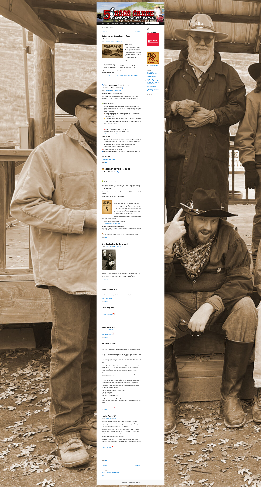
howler (112, 78)
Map (126, 23)
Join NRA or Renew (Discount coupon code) (110, 472)
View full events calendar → (152, 49)
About (103, 23)
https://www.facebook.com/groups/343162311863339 (116, 133)
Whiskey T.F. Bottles (118, 41)
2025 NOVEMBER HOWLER (108, 159)
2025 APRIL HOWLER (107, 447)
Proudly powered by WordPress (134, 482)
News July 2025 (108, 307)
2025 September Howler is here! (115, 244)
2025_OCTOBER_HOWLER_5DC (112, 223)
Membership (131, 23)
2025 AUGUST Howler (107, 298)
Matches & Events (114, 23)
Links (142, 23)
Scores (121, 23)
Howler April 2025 (109, 416)
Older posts (104, 31)
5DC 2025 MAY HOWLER (107, 408)
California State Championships (132, 364)
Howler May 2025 (109, 343)
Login (103, 475)
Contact (137, 23)
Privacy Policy (124, 482)
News (108, 23)
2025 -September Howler (109, 280)
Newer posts (138, 31)
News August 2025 (109, 289)
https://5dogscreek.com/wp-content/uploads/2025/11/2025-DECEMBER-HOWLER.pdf (121, 75)
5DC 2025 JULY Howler (107, 314)
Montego (114, 310)
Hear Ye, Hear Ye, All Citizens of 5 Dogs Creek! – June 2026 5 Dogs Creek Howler (153, 89)
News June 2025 (108, 327)
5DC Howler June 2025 (107, 334)
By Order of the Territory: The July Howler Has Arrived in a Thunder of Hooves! (153, 82)
